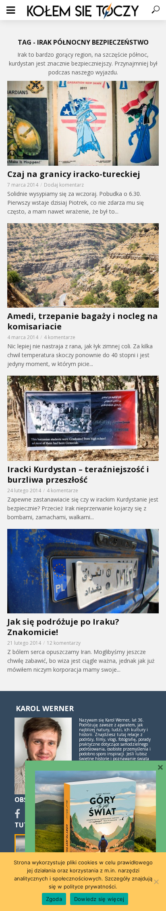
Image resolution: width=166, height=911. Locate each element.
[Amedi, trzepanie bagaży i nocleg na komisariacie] (83, 265)
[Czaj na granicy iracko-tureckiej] (83, 123)
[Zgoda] (156, 882)
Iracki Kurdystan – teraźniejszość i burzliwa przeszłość (78, 474)
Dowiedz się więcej (99, 899)
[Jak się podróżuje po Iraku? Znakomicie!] (83, 571)
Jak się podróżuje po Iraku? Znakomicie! (63, 627)
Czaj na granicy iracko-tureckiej (73, 174)
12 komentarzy (64, 643)
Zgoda (54, 899)
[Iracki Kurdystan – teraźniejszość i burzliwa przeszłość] (83, 418)
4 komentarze (59, 337)
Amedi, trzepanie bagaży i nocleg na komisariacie (82, 321)
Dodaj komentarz (64, 184)
